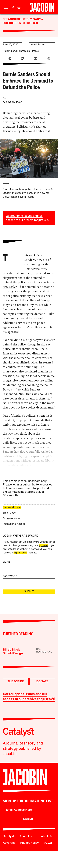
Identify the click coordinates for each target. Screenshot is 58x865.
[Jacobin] (42, 7)
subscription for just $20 (20, 23)
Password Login (12, 507)
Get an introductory (17, 19)
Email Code (9, 513)
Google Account (12, 518)
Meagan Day (12, 102)
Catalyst (8, 836)
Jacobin (37, 19)
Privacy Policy (29, 842)
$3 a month (10, 495)
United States (37, 44)
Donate (42, 681)
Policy (35, 51)
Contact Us (44, 836)
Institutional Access (14, 524)
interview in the (44, 282)
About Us (26, 836)
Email (7, 562)
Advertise (9, 842)
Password (10, 576)
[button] (6, 7)
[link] (19, 7)
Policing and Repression (16, 51)
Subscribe (15, 681)
